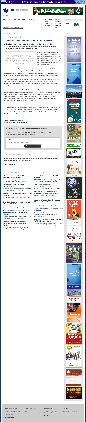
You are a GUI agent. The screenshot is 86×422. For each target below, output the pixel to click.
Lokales (5, 24)
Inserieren (57, 19)
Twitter (26, 414)
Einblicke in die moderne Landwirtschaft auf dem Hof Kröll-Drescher (16, 203)
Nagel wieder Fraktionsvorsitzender (45, 191)
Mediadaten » (47, 415)
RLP (34, 19)
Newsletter (47, 25)
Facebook (49, 19)
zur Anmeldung (10, 164)
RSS (26, 411)
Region (5, 19)
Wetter (35, 24)
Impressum (58, 25)
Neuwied (12, 33)
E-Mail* (10, 139)
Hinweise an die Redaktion (18, 123)
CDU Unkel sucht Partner (42, 185)
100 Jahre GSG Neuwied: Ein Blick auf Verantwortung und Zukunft (15, 177)
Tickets (67, 23)
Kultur (30, 19)
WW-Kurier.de (48, 23)
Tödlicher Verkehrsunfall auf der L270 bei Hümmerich (47, 177)
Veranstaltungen (14, 24)
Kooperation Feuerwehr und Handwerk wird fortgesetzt (48, 210)
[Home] (3, 15)
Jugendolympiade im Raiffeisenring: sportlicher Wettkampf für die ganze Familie (15, 223)
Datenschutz (58, 23)
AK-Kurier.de (48, 22)
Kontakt (57, 27)
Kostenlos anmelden (32, 146)
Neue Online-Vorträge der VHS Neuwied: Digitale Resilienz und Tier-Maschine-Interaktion (16, 212)
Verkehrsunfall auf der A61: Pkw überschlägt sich (13, 185)
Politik (10, 19)
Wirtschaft (17, 19)
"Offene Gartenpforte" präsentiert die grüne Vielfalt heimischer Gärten (48, 220)
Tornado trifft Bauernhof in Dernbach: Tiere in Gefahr (17, 194)
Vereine (24, 19)
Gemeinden (29, 24)
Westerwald (8, 27)
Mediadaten (58, 21)
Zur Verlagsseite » (10, 417)
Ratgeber (23, 24)
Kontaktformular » (67, 414)
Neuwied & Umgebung (16, 120)
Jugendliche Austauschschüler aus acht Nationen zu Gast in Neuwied (47, 201)
